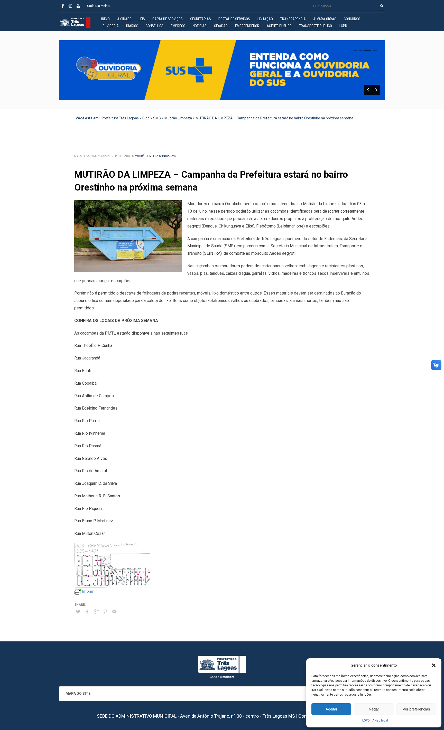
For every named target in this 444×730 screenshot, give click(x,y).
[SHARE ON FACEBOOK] (87, 611)
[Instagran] (70, 6)
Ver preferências (416, 709)
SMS (173, 156)
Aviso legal (380, 720)
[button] (433, 665)
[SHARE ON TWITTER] (78, 612)
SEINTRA (164, 156)
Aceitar (331, 709)
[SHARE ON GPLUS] (96, 611)
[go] (381, 6)
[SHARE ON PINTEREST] (105, 611)
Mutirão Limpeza (146, 156)
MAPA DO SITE (78, 693)
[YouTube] (78, 6)
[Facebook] (63, 6)
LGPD (366, 720)
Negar (374, 709)
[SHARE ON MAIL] (114, 611)
